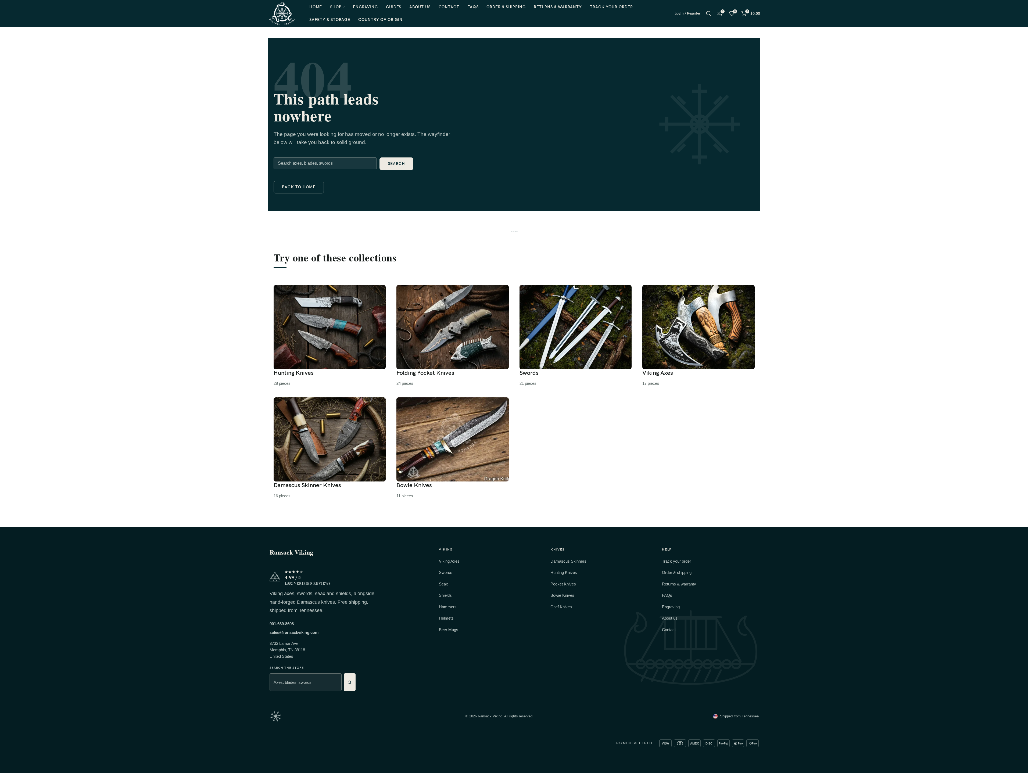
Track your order (676, 561)
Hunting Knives (563, 572)
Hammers (448, 607)
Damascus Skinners (568, 561)
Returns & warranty (679, 584)
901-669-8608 (282, 623)
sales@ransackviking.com (294, 632)
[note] (276, 716)
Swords (445, 572)
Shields (445, 595)
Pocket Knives (563, 584)
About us (670, 618)
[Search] (708, 13)
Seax (443, 584)
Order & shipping (677, 572)
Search (396, 163)
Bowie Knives (562, 595)
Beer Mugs (448, 629)
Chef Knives (561, 607)
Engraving (671, 607)
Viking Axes (449, 561)
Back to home (299, 187)
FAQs (667, 595)
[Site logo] (282, 13)
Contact (669, 629)
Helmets (446, 618)
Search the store (287, 668)
